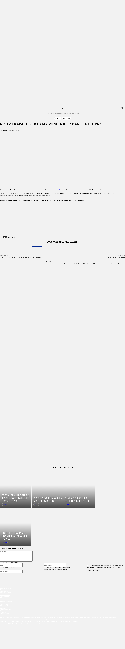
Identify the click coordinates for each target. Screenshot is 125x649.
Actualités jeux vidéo (5, 595)
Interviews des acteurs (5, 609)
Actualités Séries (4, 591)
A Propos (7, 621)
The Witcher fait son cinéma (115, 257)
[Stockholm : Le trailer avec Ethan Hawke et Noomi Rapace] (15, 489)
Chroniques (3, 608)
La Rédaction (3, 612)
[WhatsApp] (29, 133)
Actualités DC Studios (5, 603)
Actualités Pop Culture (5, 588)
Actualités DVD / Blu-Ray (6, 592)
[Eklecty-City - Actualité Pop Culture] (62, 94)
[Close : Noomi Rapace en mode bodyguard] (47, 489)
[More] (35, 134)
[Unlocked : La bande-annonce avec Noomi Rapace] (15, 527)
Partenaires (61, 621)
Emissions (2, 610)
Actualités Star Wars (5, 605)
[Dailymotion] (14, 85)
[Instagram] (11, 85)
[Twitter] (4, 85)
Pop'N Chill (67, 621)
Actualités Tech (3, 599)
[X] (23, 133)
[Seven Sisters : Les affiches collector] (79, 489)
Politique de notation (44, 621)
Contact (12, 621)
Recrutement (54, 621)
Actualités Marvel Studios (6, 601)
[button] (122, 108)
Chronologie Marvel (5, 613)
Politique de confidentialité (31, 621)
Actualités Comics (4, 597)
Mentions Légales (19, 621)
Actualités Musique (4, 596)
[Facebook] (1, 85)
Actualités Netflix (4, 604)
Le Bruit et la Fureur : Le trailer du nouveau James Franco (20, 257)
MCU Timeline (75, 621)
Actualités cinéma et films (6, 589)
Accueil (47, 113)
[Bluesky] (7, 85)
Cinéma (52, 113)
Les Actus (66, 118)
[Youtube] (17, 85)
